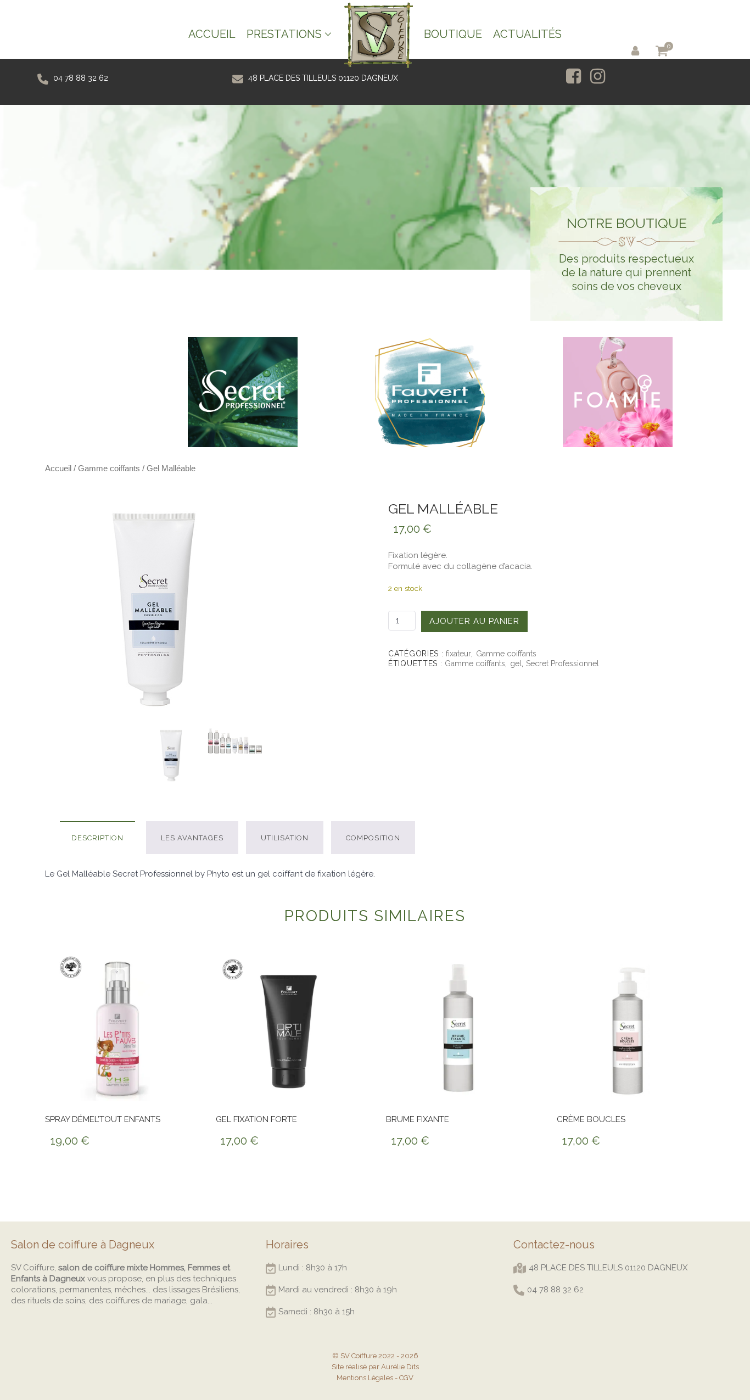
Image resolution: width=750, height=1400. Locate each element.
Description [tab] (97, 838)
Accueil (58, 468)
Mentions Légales (365, 1378)
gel (516, 663)
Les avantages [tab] (192, 838)
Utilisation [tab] (285, 838)
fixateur (458, 653)
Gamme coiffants (109, 468)
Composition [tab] (373, 838)
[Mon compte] (637, 50)
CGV (406, 1378)
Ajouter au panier (474, 621)
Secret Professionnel (562, 663)
